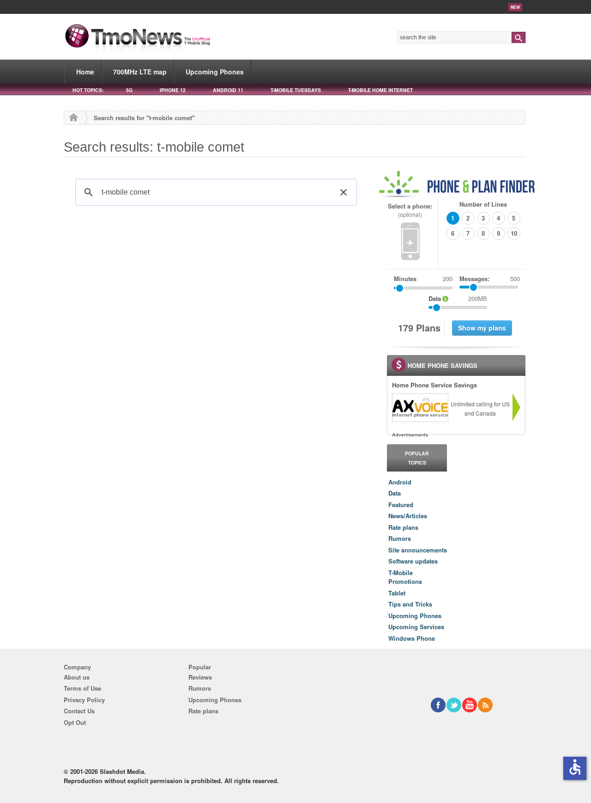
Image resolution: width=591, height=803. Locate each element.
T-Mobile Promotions (405, 577)
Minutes (405, 278)
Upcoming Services (416, 626)
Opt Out (75, 722)
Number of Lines (483, 204)
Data (394, 493)
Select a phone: (410, 210)
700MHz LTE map (140, 71)
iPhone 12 (173, 89)
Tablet (396, 592)
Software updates (413, 561)
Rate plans (403, 527)
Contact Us (79, 710)
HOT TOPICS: (87, 89)
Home (85, 71)
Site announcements (417, 550)
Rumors (399, 538)
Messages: (489, 278)
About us (77, 677)
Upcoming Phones (215, 71)
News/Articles (407, 515)
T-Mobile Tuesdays (296, 89)
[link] (419, 407)
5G (129, 89)
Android (399, 482)
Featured (400, 504)
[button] (343, 192)
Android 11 (228, 89)
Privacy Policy (84, 699)
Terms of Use (82, 688)
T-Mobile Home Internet (380, 89)
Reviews (200, 677)
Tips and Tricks (410, 604)
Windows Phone (411, 638)
